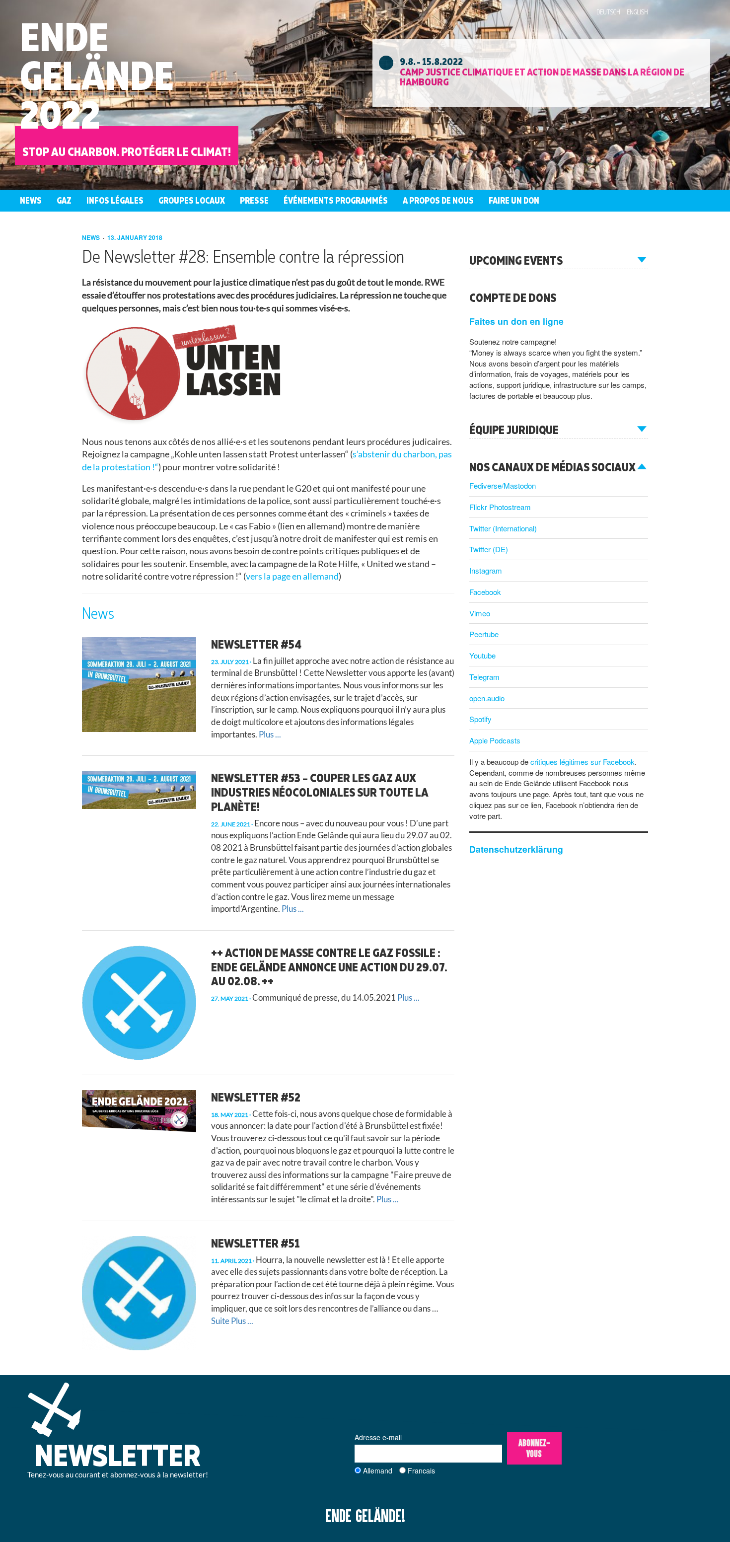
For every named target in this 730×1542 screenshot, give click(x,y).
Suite (220, 1321)
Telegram (484, 676)
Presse (254, 200)
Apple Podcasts (494, 740)
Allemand (377, 1470)
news (91, 237)
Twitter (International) (503, 528)
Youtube (482, 655)
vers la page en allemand (292, 576)
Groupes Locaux (191, 200)
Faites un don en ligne (516, 321)
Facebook (485, 592)
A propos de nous (438, 200)
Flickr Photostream (500, 507)
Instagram (485, 570)
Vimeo (479, 613)
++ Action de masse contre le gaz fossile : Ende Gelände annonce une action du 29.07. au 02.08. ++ (329, 967)
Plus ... (270, 734)
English (637, 12)
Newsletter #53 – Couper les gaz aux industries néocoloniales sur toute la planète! (320, 792)
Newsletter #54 (256, 644)
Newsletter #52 (255, 1097)
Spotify (480, 719)
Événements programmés (336, 200)
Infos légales (115, 200)
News (31, 200)
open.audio (487, 698)
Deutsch (608, 12)
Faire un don (514, 200)
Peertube (484, 634)
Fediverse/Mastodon (502, 485)
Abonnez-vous (534, 1448)
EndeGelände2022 (97, 75)
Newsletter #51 (255, 1243)
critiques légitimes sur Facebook (582, 761)
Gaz (64, 200)
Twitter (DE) (488, 549)
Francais (421, 1470)
